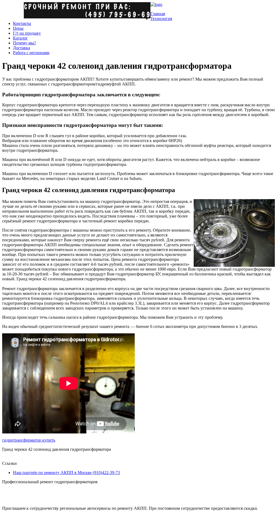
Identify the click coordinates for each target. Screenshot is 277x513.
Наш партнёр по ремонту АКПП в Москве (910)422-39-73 (66, 472)
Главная (157, 13)
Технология (161, 18)
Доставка (21, 47)
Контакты (22, 23)
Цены (18, 28)
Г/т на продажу (27, 33)
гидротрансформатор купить (28, 440)
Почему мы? (24, 43)
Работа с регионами (31, 52)
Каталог (20, 38)
